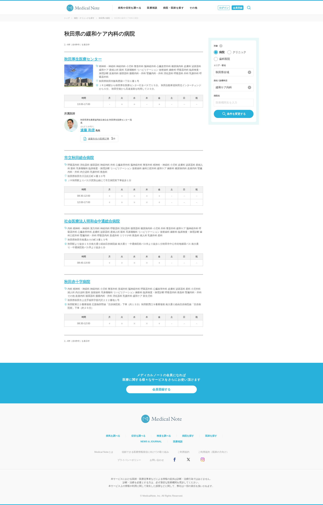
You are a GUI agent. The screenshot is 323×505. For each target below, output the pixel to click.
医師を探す (211, 435)
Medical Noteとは (103, 452)
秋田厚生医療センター (83, 59)
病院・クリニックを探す (84, 18)
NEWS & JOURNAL (151, 441)
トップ (67, 18)
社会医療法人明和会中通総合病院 (92, 221)
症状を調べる (138, 435)
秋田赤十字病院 (77, 282)
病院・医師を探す (173, 7)
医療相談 (152, 7)
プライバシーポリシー (129, 460)
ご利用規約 (183, 452)
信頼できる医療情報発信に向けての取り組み (145, 452)
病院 (222, 52)
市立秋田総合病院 (79, 158)
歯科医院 (224, 58)
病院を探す (188, 435)
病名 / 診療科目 (220, 81)
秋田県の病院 (104, 18)
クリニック (239, 52)
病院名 (217, 96)
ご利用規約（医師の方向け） (213, 452)
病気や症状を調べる (129, 7)
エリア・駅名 (220, 65)
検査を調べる (164, 435)
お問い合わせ (157, 460)
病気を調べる (113, 435)
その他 (193, 7)
